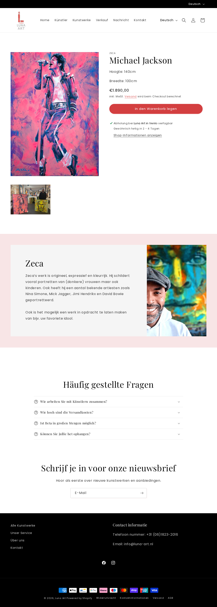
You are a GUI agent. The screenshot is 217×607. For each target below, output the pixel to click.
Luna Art (60, 598)
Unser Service (21, 533)
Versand (131, 96)
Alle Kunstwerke (23, 525)
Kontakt (17, 548)
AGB (170, 598)
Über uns (18, 540)
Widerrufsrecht (106, 598)
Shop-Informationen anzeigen (138, 135)
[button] (184, 20)
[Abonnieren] (141, 493)
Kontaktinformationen (134, 598)
